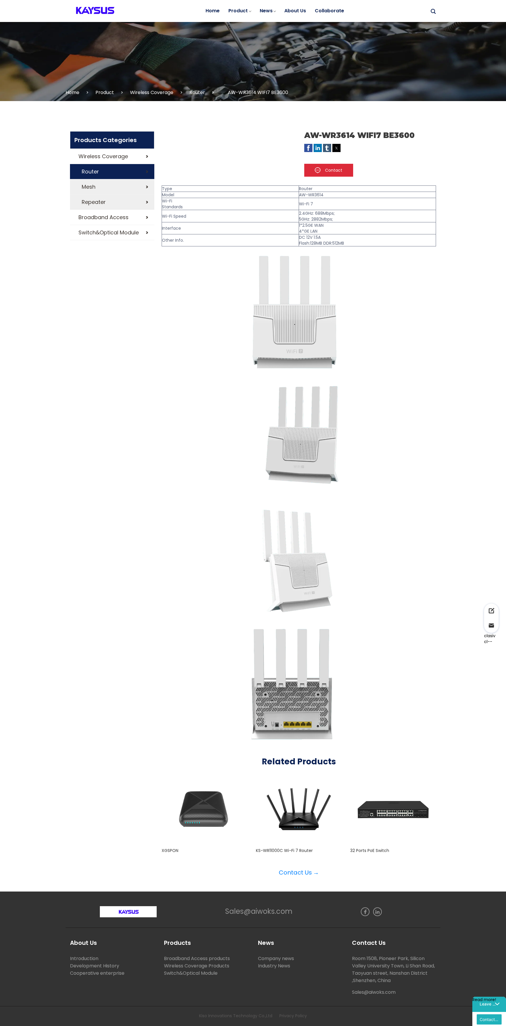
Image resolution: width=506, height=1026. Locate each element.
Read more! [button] (484, 1000)
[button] (112, 156)
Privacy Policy (293, 1016)
